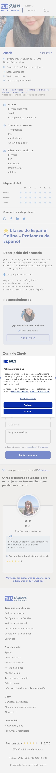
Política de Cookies (19, 391)
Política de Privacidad (39, 391)
